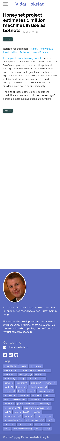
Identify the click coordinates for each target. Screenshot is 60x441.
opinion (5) (48, 399)
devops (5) (39, 374)
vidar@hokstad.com (18, 347)
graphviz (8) (50, 383)
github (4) (9, 383)
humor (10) (21, 387)
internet (8, 39)
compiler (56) (10, 370)
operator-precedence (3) (15, 399)
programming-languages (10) (37, 408)
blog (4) (23, 366)
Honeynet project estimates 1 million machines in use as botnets (24, 22)
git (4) (42, 379)
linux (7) (31, 391)
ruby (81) (37, 412)
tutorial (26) (10, 424)
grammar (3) (22, 383)
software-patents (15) (35, 420)
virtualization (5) (25, 424)
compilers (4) (10, 374)
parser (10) (9, 404)
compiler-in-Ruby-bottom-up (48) (35, 370)
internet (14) (10, 391)
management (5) (45, 391)
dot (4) (21, 379)
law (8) (21, 391)
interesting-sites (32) (38, 387)
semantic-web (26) (13, 416)
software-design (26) (13, 420)
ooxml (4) (36, 395)
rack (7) (8, 412)
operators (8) (34, 399)
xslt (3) (47, 429)
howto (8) (9, 387)
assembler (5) (10, 366)
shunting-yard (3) (44, 416)
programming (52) (13, 408)
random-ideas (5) (21, 412)
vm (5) (7, 429)
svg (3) (50, 420)
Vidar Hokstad (30, 4)
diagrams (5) (10, 379)
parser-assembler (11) (26, 404)
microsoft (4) (10, 395)
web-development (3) (23, 429)
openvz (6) (48, 395)
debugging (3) (26, 374)
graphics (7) (36, 383)
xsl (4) (38, 429)
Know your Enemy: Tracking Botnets (22, 58)
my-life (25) (24, 395)
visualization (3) (42, 424)
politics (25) (44, 404)
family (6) (32, 379)
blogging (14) (36, 366)
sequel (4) (28, 416)
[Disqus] (30, 153)
